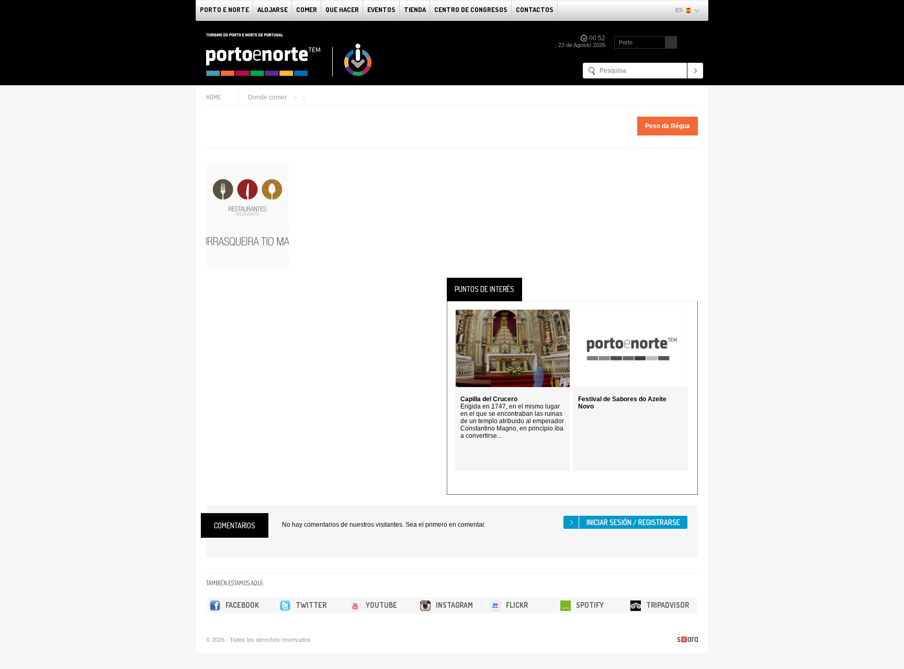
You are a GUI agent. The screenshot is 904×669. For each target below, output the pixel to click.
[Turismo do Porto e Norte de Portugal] (289, 54)
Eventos (381, 9)
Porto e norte (224, 9)
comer (306, 9)
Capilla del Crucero (488, 399)
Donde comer (267, 97)
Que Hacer (342, 9)
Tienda (415, 9)
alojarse (272, 9)
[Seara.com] (687, 639)
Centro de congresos (470, 9)
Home (213, 97)
